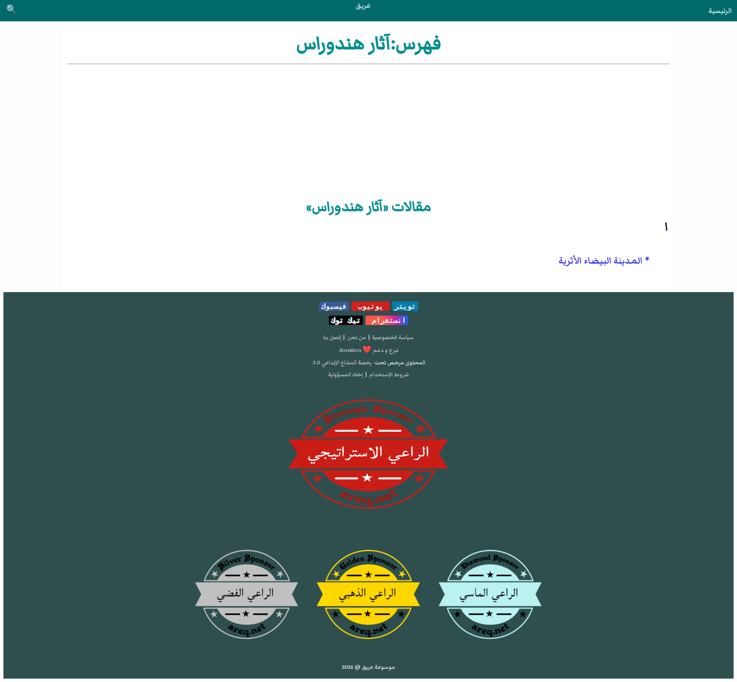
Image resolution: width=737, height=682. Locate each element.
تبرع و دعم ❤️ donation (368, 350)
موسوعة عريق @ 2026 (368, 667)
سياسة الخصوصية (393, 337)
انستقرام (387, 320)
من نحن (356, 337)
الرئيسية (720, 10)
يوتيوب (371, 306)
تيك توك (346, 320)
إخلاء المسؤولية (345, 374)
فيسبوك (334, 306)
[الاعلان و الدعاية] (368, 454)
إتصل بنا (332, 337)
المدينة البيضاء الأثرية (601, 261)
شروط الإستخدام (389, 374)
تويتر (405, 306)
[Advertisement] (368, 130)
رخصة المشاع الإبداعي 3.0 (342, 362)
